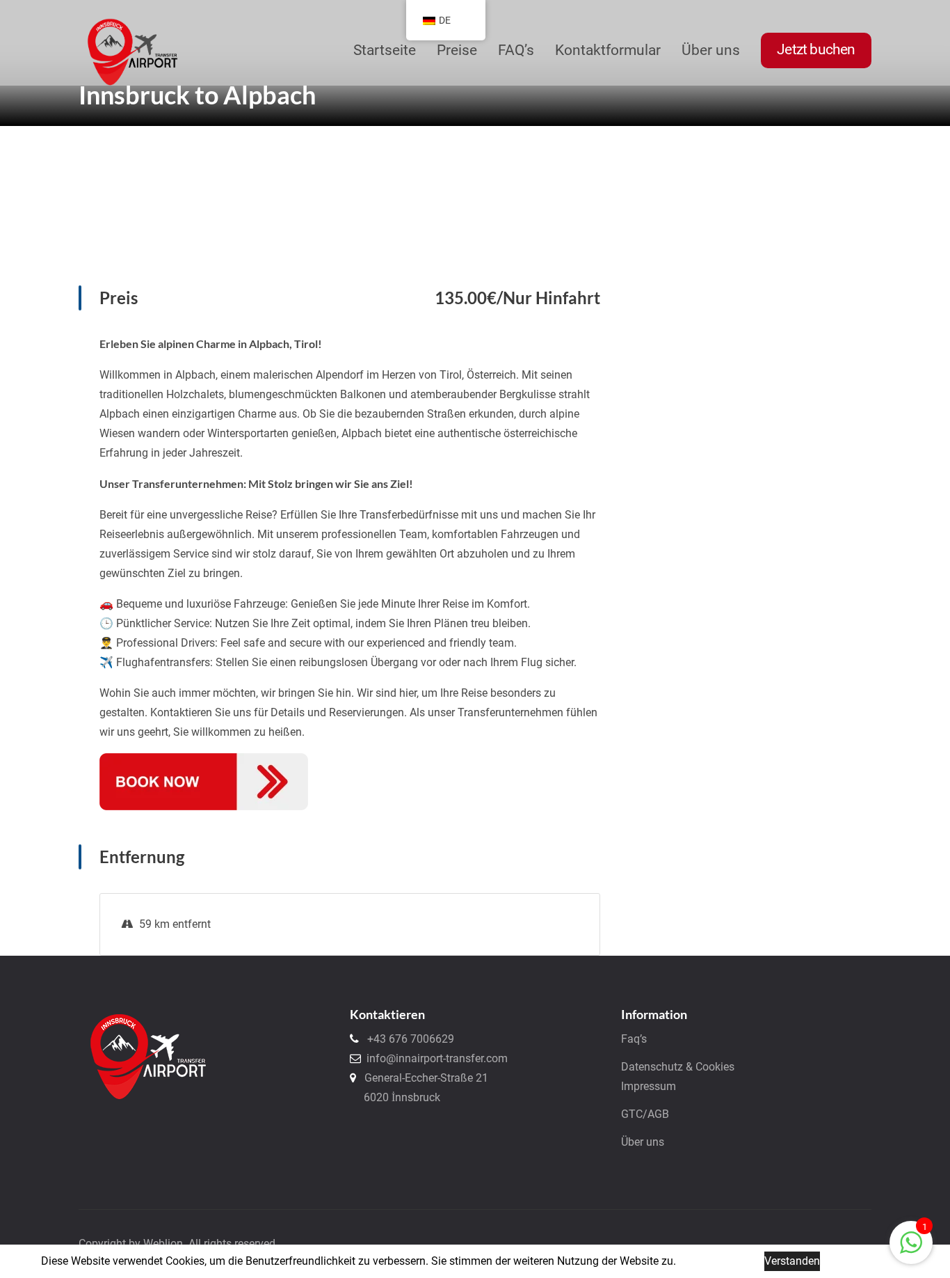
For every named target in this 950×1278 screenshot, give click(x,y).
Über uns (642, 1142)
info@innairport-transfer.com (434, 1058)
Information (654, 1014)
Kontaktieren (387, 1014)
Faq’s (634, 1039)
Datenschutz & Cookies (677, 1066)
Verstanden (792, 1261)
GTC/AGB (645, 1114)
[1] (911, 1241)
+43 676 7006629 (406, 1039)
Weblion (163, 1243)
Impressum (648, 1086)
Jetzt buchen (816, 49)
